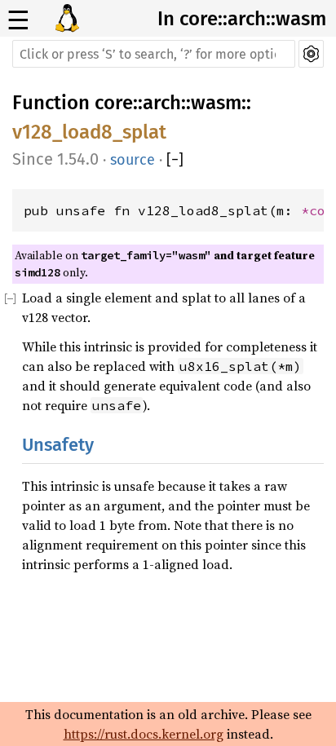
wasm (216, 102)
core (114, 102)
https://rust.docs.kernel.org (143, 734)
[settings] (311, 54)
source (132, 160)
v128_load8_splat (89, 132)
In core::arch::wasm (241, 18)
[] (174, 160)
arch (162, 102)
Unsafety (58, 445)
